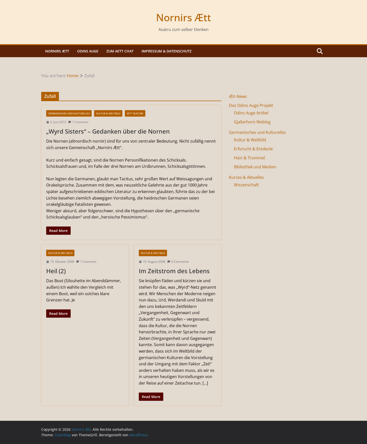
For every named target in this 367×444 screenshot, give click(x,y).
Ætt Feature (135, 113)
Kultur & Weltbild (108, 113)
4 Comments (180, 261)
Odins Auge (87, 51)
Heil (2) (56, 271)
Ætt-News (238, 96)
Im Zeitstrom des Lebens (174, 271)
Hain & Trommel (249, 158)
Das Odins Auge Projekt (251, 105)
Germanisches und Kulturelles (69, 113)
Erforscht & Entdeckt (253, 149)
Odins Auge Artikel (251, 113)
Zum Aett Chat (120, 51)
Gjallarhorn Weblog (252, 122)
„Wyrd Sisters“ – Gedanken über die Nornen (108, 131)
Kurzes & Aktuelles (246, 177)
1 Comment (80, 122)
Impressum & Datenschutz (166, 51)
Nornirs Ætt (183, 17)
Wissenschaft (246, 185)
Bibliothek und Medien (255, 167)
